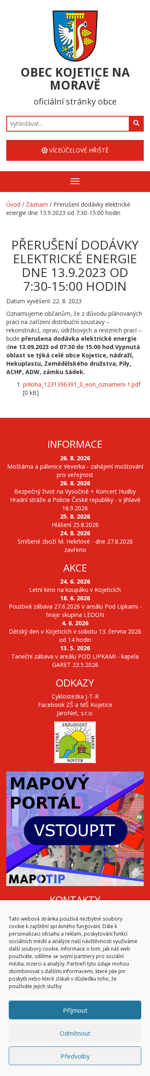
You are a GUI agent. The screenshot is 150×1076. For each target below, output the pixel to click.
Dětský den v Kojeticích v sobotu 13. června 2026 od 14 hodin (75, 635)
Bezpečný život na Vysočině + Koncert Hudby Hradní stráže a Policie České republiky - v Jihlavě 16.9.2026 (75, 499)
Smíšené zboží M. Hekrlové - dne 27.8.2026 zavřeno (75, 545)
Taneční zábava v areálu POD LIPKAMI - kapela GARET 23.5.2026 (75, 660)
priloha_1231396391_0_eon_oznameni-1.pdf (81, 384)
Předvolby (75, 1056)
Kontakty (75, 899)
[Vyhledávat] (136, 123)
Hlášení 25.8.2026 (75, 525)
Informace (75, 444)
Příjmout (75, 1010)
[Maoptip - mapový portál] (75, 828)
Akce (75, 567)
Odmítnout (75, 1033)
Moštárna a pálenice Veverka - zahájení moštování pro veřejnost (75, 470)
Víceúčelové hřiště (78, 150)
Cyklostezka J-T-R (75, 696)
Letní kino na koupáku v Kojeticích (75, 590)
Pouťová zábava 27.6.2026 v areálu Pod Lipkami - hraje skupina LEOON (75, 610)
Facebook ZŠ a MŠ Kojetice (75, 705)
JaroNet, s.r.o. (75, 713)
